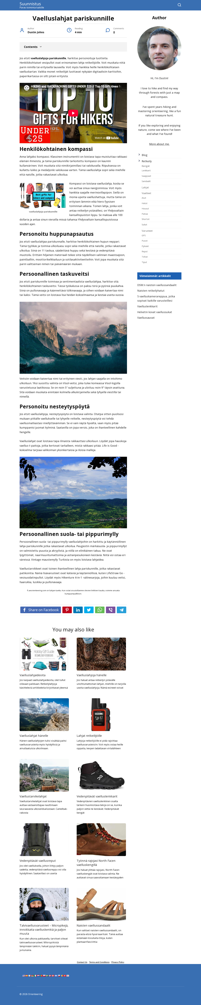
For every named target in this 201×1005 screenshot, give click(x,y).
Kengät (146, 166)
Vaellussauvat (146, 317)
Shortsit (145, 219)
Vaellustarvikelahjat (33, 796)
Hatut (144, 203)
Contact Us (82, 962)
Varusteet (147, 230)
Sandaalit (146, 181)
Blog (144, 155)
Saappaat (146, 175)
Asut (144, 197)
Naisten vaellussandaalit (93, 925)
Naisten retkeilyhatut (151, 290)
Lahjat (145, 187)
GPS (144, 235)
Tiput (144, 262)
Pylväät (145, 246)
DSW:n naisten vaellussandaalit (157, 285)
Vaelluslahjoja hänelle (92, 675)
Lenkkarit (146, 170)
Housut (145, 208)
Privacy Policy (117, 962)
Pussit (145, 240)
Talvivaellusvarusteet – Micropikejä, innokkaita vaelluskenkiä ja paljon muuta (44, 929)
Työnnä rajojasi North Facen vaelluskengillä (96, 863)
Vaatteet (146, 193)
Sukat (144, 224)
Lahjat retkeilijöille (89, 736)
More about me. (159, 144)
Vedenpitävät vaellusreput (38, 861)
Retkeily (147, 161)
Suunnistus (30, 3)
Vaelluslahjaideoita (32, 675)
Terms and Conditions (99, 962)
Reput (145, 251)
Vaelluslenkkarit (147, 306)
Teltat (145, 256)
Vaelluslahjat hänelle (34, 736)
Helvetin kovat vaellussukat (154, 312)
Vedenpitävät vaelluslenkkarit (97, 796)
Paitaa (145, 213)
